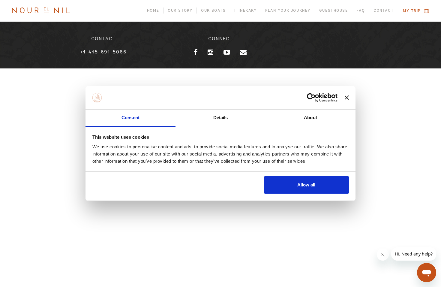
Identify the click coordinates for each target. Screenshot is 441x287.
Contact (384, 10)
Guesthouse (333, 10)
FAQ (360, 10)
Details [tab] (220, 117)
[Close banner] (347, 98)
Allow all (306, 184)
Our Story (180, 10)
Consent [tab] (131, 117)
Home (153, 10)
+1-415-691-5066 (103, 52)
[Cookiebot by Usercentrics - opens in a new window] (311, 97)
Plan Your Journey (287, 10)
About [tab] (310, 117)
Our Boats (213, 10)
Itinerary (245, 10)
